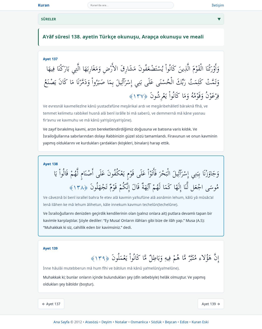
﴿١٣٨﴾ (79, 187)
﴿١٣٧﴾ (139, 96)
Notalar (121, 322)
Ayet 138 (50, 164)
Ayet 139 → (211, 304)
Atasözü (91, 322)
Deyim (106, 322)
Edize (184, 322)
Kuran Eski (200, 322)
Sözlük (156, 322)
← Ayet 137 (51, 304)
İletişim (218, 5)
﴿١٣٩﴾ (101, 258)
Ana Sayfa (61, 322)
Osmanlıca (139, 322)
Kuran (43, 5)
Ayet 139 (50, 248)
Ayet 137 (50, 59)
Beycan (171, 322)
